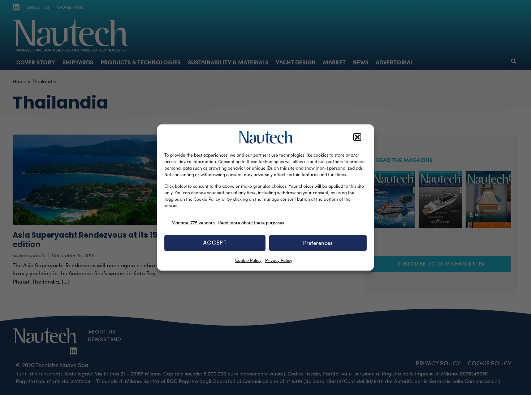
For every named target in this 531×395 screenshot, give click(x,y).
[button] (357, 137)
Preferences (318, 242)
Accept (215, 242)
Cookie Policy (248, 260)
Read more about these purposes (251, 222)
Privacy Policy (278, 260)
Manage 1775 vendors (193, 222)
